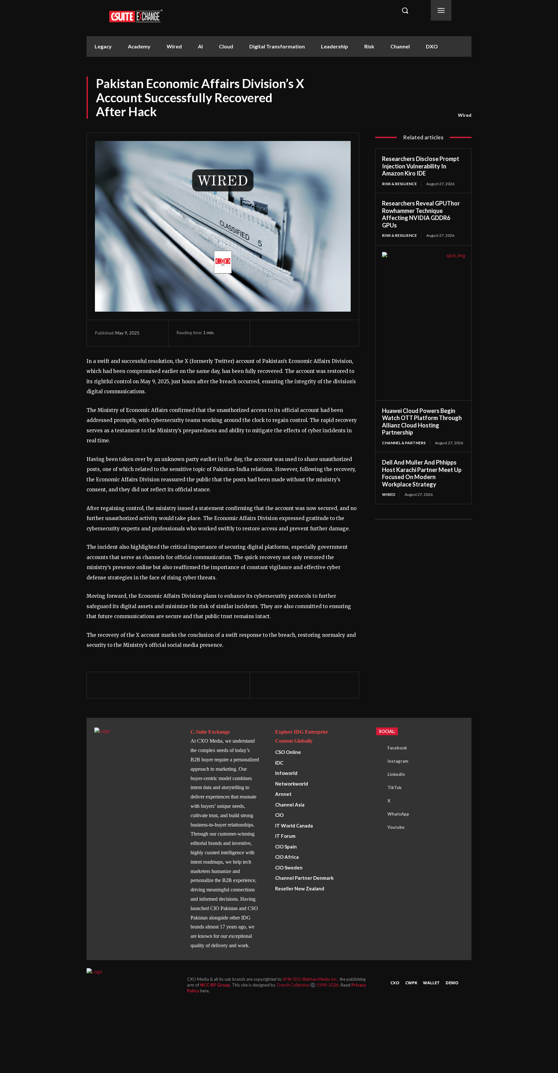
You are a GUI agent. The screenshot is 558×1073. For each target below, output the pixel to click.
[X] (279, 332)
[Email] (323, 332)
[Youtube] (377, 827)
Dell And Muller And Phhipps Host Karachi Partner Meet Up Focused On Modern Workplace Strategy (421, 473)
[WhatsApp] (294, 332)
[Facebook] (264, 332)
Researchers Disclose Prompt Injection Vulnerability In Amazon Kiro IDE (420, 166)
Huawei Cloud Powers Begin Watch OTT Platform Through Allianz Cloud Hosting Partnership (422, 421)
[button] (405, 10)
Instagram (398, 761)
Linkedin (396, 774)
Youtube (396, 827)
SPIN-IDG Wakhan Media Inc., (311, 979)
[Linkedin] (309, 332)
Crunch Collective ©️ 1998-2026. (308, 985)
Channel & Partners (404, 442)
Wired (464, 115)
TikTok (394, 787)
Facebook (397, 747)
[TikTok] (377, 787)
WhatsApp (398, 814)
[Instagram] (377, 761)
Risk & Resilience (399, 183)
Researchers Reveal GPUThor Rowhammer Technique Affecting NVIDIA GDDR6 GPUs (421, 214)
